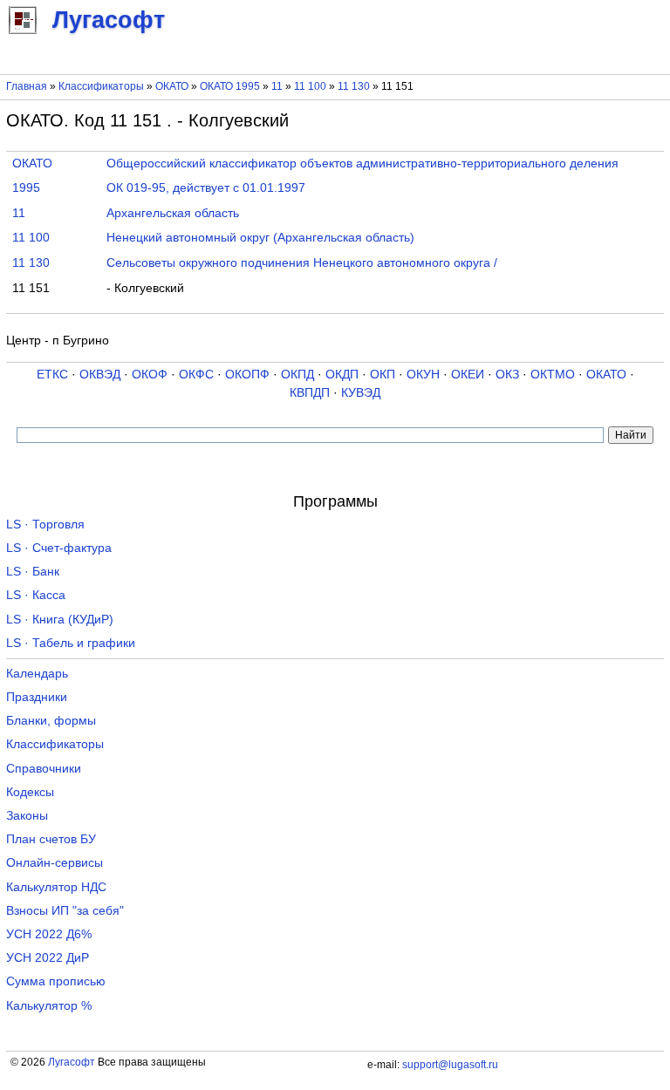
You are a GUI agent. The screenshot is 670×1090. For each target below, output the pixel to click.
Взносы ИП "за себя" (65, 910)
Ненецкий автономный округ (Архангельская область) (260, 237)
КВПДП (310, 392)
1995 (26, 187)
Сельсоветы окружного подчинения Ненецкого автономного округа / (301, 262)
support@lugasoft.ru (450, 1065)
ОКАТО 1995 (230, 86)
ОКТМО (552, 374)
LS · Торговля (45, 524)
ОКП (382, 374)
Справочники (43, 768)
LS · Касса (35, 595)
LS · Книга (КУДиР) (59, 619)
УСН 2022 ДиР (47, 957)
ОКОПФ (247, 374)
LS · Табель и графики (70, 643)
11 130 (355, 86)
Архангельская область (172, 213)
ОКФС (196, 374)
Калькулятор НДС (56, 887)
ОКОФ (150, 374)
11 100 (311, 86)
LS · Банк (32, 571)
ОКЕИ (467, 374)
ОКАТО (171, 86)
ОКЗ (507, 374)
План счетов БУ (51, 839)
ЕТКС (52, 374)
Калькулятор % (49, 1005)
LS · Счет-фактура (59, 548)
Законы (27, 815)
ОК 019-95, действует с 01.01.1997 (205, 187)
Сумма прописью (56, 981)
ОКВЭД (99, 374)
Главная (26, 86)
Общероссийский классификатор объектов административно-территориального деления (362, 163)
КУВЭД (360, 392)
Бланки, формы (51, 720)
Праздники (36, 697)
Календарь (37, 673)
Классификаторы (101, 86)
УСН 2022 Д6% (49, 934)
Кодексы (30, 792)
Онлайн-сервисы (54, 862)
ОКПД (297, 374)
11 (278, 86)
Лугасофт (71, 1062)
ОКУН (423, 374)
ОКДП (342, 374)
